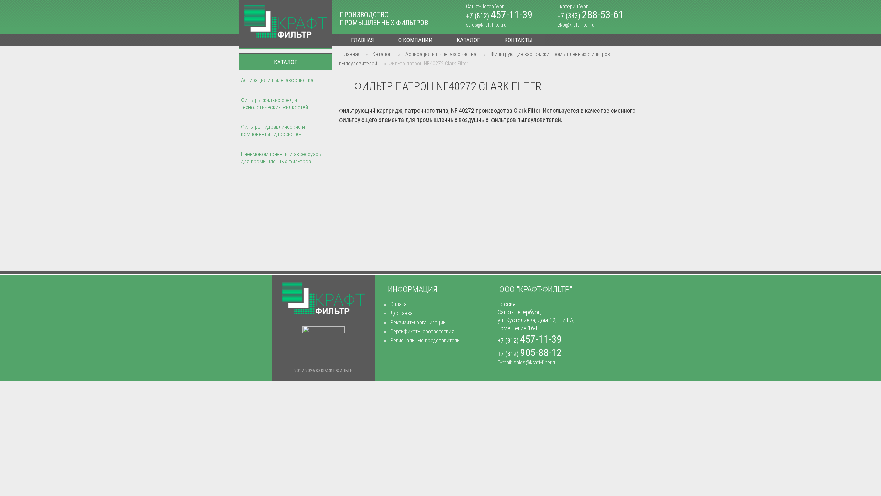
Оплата (398, 304)
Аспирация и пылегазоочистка (440, 54)
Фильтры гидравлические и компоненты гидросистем (273, 130)
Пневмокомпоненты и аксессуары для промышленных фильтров (281, 158)
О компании (415, 40)
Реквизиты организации (418, 322)
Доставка (401, 313)
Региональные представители (425, 340)
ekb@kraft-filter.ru (575, 25)
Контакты (518, 40)
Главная (362, 40)
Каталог (468, 40)
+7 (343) (590, 16)
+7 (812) (499, 16)
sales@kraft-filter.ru (486, 25)
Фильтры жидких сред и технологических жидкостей (274, 103)
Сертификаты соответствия (422, 331)
